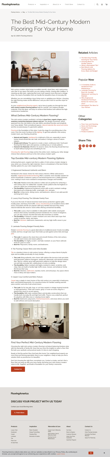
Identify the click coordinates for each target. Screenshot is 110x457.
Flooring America (15, 12)
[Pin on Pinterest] (87, 146)
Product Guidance (87, 131)
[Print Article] (83, 146)
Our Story (68, 430)
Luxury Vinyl (14, 430)
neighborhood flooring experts (27, 105)
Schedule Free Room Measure (90, 435)
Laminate (13, 436)
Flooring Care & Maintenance (52, 437)
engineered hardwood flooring (28, 175)
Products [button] (31, 4)
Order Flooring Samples (91, 432)
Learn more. (61, 454)
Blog (24, 12)
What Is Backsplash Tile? (89, 65)
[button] (97, 4)
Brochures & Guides (34, 436)
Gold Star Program (71, 440)
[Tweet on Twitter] (94, 146)
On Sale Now (14, 442)
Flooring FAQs (33, 434)
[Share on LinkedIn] (80, 148)
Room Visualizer (33, 430)
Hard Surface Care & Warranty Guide (53, 434)
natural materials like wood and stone (55, 125)
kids (46, 190)
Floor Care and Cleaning (89, 124)
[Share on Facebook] (90, 146)
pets (12, 233)
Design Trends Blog (34, 432)
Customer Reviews (71, 434)
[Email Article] (80, 146)
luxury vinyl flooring (43, 204)
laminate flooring (23, 230)
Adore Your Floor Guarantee (70, 437)
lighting (39, 132)
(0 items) (106, 4)
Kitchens (23, 220)
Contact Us (80, 4)
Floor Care (13, 440)
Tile (12, 252)
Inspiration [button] (43, 4)
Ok (91, 453)
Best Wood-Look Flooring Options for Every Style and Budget (89, 69)
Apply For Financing (90, 437)
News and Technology (89, 126)
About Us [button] (56, 4)
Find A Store (20, 412)
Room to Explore (70, 432)
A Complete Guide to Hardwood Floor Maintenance (88, 86)
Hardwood (32, 137)
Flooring (14, 130)
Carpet (13, 280)
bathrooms (30, 271)
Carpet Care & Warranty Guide (54, 430)
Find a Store (69, 4)
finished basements (43, 299)
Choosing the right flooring (20, 152)
